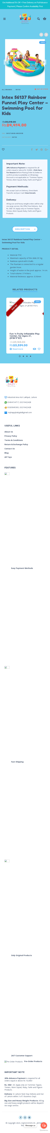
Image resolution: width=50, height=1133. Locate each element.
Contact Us (9, 448)
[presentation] (6, 62)
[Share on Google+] (45, 149)
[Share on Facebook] (31, 149)
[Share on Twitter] (35, 149)
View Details (30, 193)
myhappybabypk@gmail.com (20, 412)
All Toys (8, 457)
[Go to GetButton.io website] (44, 1130)
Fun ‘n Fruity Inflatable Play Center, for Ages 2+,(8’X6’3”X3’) (25, 336)
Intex (18, 90)
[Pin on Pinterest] (40, 149)
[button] (20, 356)
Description (22, 229)
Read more (18, 349)
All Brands (7, 90)
